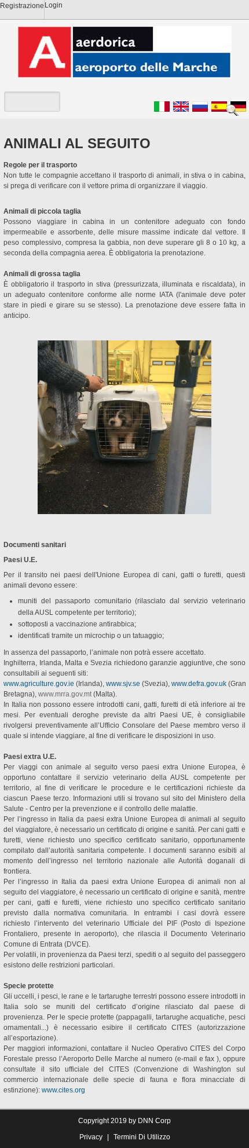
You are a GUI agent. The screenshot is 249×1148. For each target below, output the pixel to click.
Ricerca (234, 110)
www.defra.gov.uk (198, 684)
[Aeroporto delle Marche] (124, 51)
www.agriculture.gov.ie (38, 684)
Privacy (90, 1137)
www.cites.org (63, 1090)
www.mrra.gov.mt (64, 694)
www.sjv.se (123, 684)
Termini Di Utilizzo (141, 1137)
